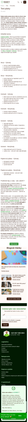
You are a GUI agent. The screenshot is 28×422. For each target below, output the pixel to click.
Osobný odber (4, 372)
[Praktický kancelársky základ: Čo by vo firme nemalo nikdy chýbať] (6, 291)
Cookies (3, 348)
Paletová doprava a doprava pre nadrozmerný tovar (13, 375)
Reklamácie (4, 350)
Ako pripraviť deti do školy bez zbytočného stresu (13, 267)
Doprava (3, 373)
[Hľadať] (18, 2)
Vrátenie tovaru (5, 351)
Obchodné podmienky (6, 344)
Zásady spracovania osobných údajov (10, 346)
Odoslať (5, 325)
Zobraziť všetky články (14, 299)
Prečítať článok (5, 271)
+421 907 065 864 (17, 333)
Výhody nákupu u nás (6, 364)
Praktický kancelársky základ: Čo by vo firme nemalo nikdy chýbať (18, 290)
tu (11, 407)
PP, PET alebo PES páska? (19, 283)
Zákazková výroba (5, 359)
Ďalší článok (14, 244)
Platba (2, 377)
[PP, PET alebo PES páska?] (6, 284)
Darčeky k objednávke (6, 362)
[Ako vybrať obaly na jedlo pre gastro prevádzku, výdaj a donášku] (6, 277)
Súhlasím (13, 418)
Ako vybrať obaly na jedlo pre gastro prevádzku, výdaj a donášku (19, 276)
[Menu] (24, 2)
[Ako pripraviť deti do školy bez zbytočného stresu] (14, 258)
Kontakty (3, 384)
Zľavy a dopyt (4, 361)
